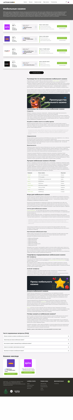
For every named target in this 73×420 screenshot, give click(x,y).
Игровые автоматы (31, 210)
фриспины (43, 301)
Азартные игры (37, 2)
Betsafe (29, 175)
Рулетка (42, 389)
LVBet (29, 177)
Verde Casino (30, 191)
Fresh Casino (30, 185)
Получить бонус (62, 26)
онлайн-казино (56, 80)
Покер (42, 388)
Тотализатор (54, 2)
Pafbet (29, 179)
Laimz (29, 181)
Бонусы (30, 2)
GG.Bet (29, 187)
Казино (25, 2)
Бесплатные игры (44, 385)
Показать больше (62, 28)
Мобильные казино (30, 385)
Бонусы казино (29, 386)
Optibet (29, 183)
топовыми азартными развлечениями (57, 260)
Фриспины (29, 388)
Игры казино (46, 2)
